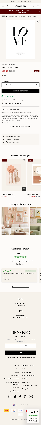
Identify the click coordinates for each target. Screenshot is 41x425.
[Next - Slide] (38, 39)
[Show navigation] (3, 5)
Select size (5, 81)
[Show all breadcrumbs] (4, 16)
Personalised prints (14, 16)
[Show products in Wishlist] (34, 5)
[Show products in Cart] (38, 5)
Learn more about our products (20, 126)
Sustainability (15, 375)
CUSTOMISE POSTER (20, 91)
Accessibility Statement (11, 379)
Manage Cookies (27, 389)
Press (17, 369)
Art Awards (15, 388)
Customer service (27, 369)
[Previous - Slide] (2, 39)
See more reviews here (20, 287)
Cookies (24, 379)
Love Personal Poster (29, 16)
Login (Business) (14, 391)
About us (16, 365)
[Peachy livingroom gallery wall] (15, 221)
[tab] (7, 61)
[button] (33, 416)
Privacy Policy (18, 357)
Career (17, 372)
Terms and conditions (28, 375)
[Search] (7, 5)
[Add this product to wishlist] (37, 20)
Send (20, 353)
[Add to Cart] (24, 189)
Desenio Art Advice (28, 365)
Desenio (26, 419)
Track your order (27, 372)
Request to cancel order (29, 385)
